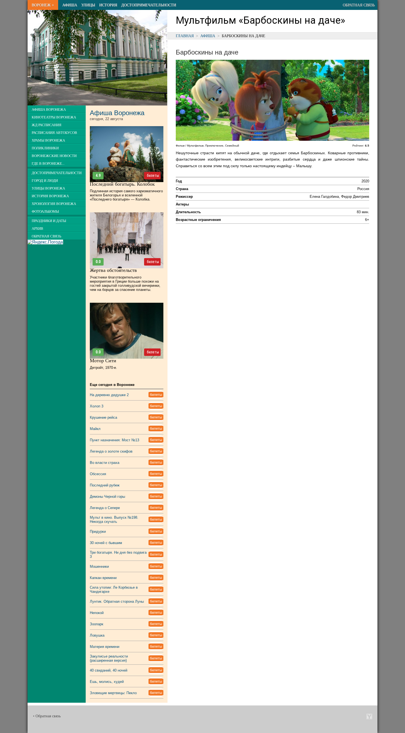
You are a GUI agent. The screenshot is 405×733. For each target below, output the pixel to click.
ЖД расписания (46, 125)
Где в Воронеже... (48, 164)
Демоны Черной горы (107, 496)
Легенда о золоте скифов (111, 451)
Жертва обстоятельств (113, 270)
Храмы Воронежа (48, 140)
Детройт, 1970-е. (103, 368)
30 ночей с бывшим (106, 543)
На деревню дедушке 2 (109, 395)
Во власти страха (104, 463)
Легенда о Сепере (105, 508)
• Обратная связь (47, 716)
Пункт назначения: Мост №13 (114, 440)
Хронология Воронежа (54, 204)
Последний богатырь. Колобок (122, 184)
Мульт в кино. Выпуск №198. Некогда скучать (114, 519)
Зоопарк (96, 624)
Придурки (98, 531)
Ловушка (97, 635)
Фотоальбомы (45, 211)
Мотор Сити (103, 360)
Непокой (97, 613)
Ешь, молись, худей (107, 682)
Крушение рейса (103, 417)
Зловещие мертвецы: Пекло (113, 693)
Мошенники (99, 566)
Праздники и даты (49, 221)
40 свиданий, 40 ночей (108, 670)
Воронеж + (43, 5)
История (108, 5)
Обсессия (98, 474)
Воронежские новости (54, 156)
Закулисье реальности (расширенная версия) (109, 658)
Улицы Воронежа (48, 188)
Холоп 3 (96, 406)
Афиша (69, 5)
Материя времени (104, 647)
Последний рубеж (105, 485)
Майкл (95, 429)
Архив (37, 229)
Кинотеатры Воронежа (54, 117)
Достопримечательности (148, 5)
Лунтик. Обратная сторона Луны (117, 601)
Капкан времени (103, 578)
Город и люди (45, 181)
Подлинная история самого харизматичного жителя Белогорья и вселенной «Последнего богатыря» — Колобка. (126, 195)
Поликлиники (45, 148)
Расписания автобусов (54, 133)
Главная (185, 36)
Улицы (88, 5)
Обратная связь (359, 5)
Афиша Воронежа (49, 110)
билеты (153, 175)
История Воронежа (50, 196)
